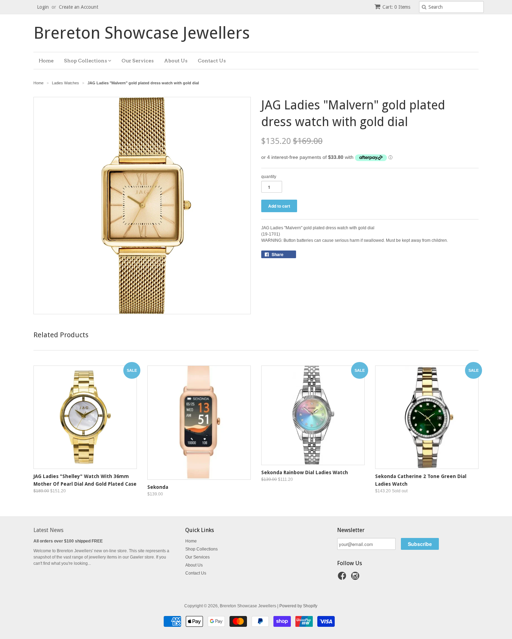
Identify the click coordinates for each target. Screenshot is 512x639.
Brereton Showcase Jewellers (141, 33)
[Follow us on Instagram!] (356, 578)
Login (43, 7)
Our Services (138, 60)
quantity (268, 176)
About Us (175, 60)
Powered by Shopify (298, 605)
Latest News (48, 530)
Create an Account (78, 7)
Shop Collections (86, 60)
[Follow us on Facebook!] (343, 578)
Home (46, 60)
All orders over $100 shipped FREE (68, 541)
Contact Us (212, 60)
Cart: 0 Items (396, 7)
